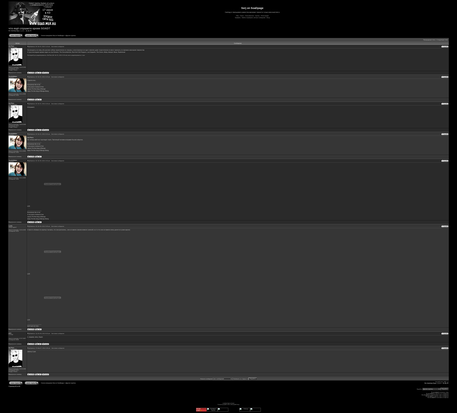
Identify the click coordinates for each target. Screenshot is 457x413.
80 (28, 30)
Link (28, 206)
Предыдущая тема (429, 40)
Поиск (242, 15)
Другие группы (71, 35)
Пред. (18, 30)
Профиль (238, 17)
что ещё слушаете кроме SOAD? (29, 28)
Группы (257, 15)
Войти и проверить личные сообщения (253, 17)
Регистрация (265, 15)
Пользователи (249, 15)
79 (26, 30)
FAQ (237, 15)
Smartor (232, 403)
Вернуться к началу (15, 72)
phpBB (224, 404)
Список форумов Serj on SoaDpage (52, 35)
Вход (268, 17)
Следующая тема (442, 40)
